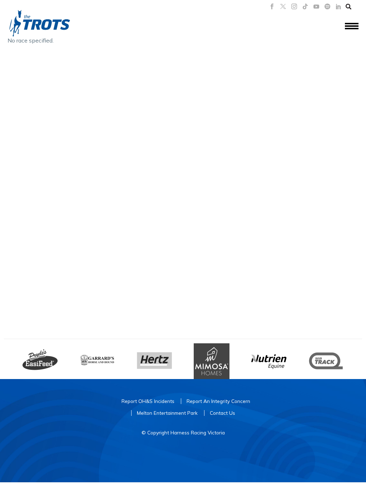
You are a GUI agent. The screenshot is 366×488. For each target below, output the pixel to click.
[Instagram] (294, 6)
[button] (348, 6)
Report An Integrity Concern (218, 401)
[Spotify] (327, 6)
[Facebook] (272, 6)
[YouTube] (316, 6)
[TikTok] (305, 6)
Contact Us (222, 413)
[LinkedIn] (338, 6)
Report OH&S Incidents (148, 401)
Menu (351, 26)
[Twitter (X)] (283, 6)
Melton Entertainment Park (167, 413)
